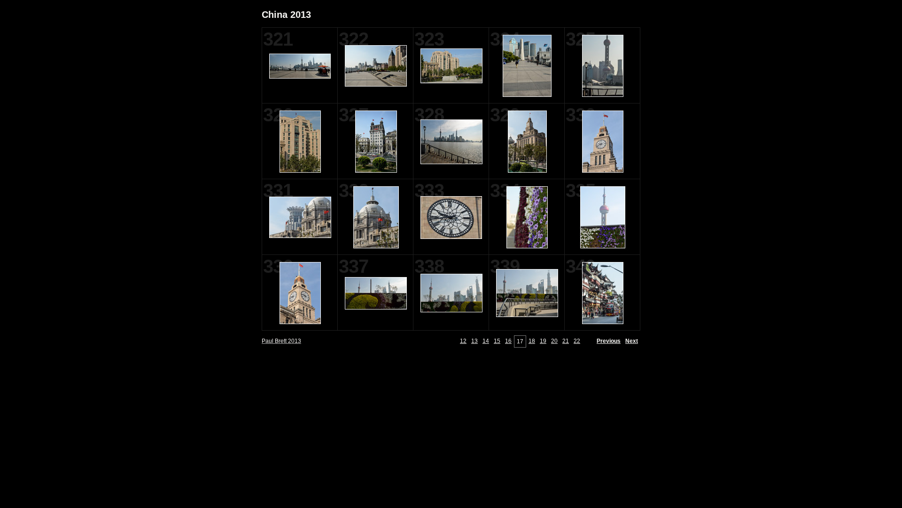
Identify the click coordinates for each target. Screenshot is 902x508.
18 (532, 341)
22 (577, 341)
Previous (609, 341)
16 (508, 341)
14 (485, 341)
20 (554, 341)
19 (543, 341)
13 (474, 341)
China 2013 (286, 14)
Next (631, 341)
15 (497, 341)
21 (565, 341)
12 (463, 341)
